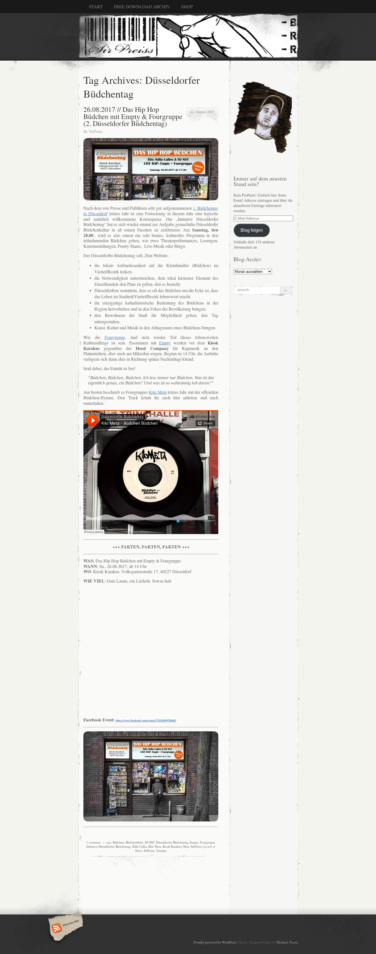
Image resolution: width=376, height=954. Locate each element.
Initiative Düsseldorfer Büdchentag (108, 846)
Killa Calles (139, 846)
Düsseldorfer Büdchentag (172, 842)
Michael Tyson (286, 942)
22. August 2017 (202, 111)
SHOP (187, 6)
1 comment (93, 842)
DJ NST (149, 842)
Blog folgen (252, 230)
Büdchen (118, 842)
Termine (161, 850)
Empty (194, 842)
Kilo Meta (154, 846)
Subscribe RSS (64, 928)
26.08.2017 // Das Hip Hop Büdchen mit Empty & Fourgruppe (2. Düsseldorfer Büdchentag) (132, 116)
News (138, 850)
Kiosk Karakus (172, 846)
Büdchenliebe (134, 842)
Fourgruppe (207, 842)
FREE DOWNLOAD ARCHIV (142, 6)
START (96, 6)
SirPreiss (96, 131)
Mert (186, 846)
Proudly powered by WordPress (215, 942)
